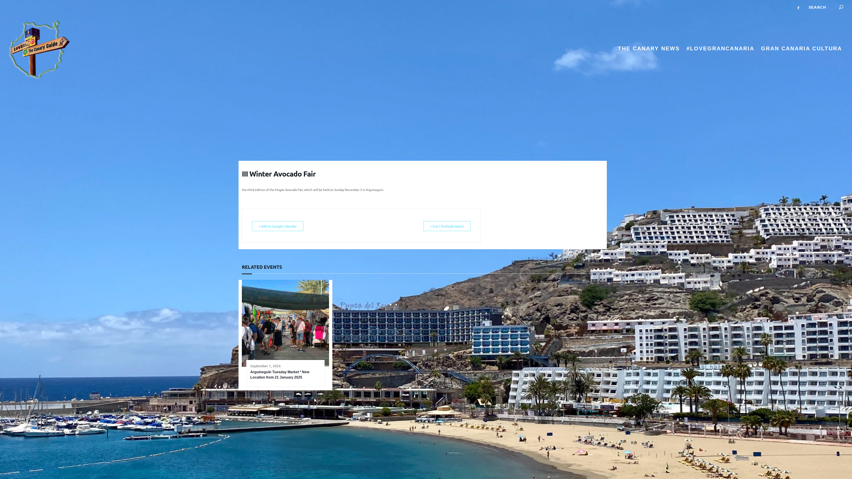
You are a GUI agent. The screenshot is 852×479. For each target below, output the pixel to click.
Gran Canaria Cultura (801, 49)
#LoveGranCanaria (720, 49)
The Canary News (649, 49)
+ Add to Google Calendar (277, 226)
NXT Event (590, 411)
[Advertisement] (426, 121)
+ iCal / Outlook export (447, 226)
